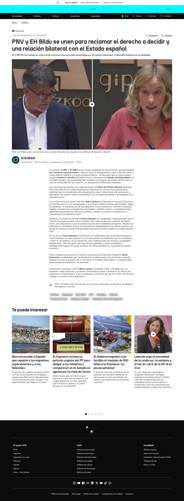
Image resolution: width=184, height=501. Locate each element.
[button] (171, 335)
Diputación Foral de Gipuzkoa (107, 299)
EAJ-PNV (80, 294)
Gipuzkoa (67, 294)
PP (91, 294)
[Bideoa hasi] (92, 104)
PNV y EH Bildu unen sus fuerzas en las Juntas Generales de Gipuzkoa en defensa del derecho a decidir (94, 285)
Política (54, 294)
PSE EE (113, 294)
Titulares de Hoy (59, 299)
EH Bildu (101, 294)
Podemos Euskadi (79, 299)
